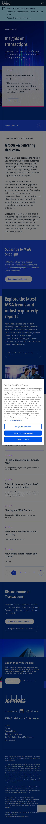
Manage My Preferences (23, 426)
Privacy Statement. (16, 420)
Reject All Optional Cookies (23, 433)
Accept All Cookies (23, 439)
